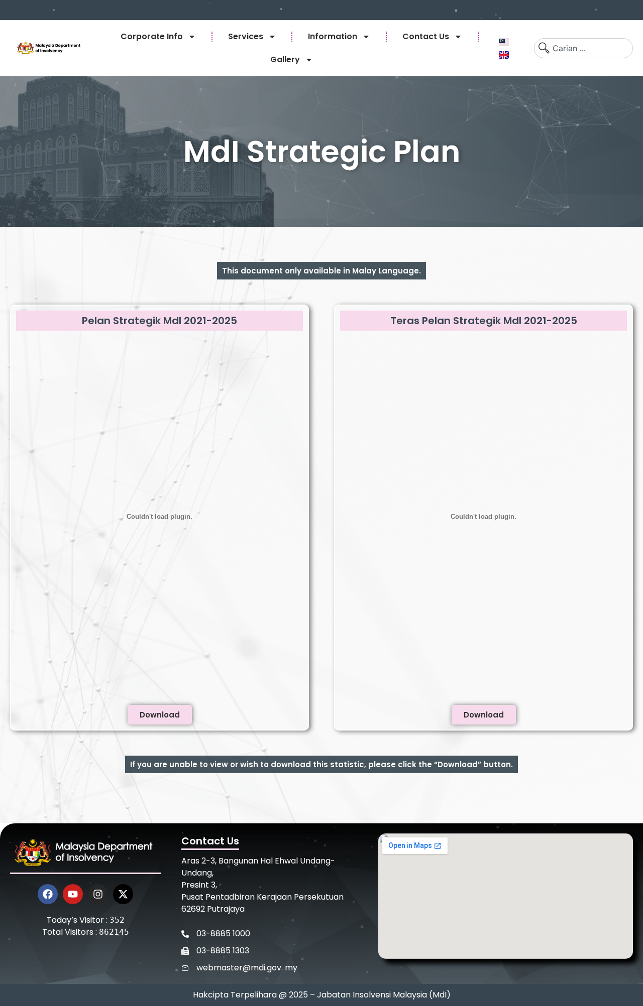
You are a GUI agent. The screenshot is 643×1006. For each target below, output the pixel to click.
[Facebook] (48, 894)
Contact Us (425, 36)
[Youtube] (73, 894)
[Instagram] (98, 894)
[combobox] (583, 48)
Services (245, 36)
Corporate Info (152, 36)
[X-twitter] (123, 894)
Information (332, 36)
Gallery (285, 59)
